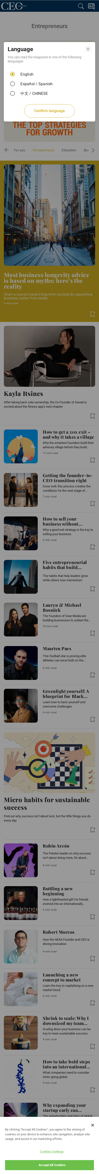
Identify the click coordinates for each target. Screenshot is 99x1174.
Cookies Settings (52, 1151)
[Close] (92, 1125)
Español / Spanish (36, 84)
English (26, 74)
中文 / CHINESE (34, 93)
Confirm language (49, 111)
